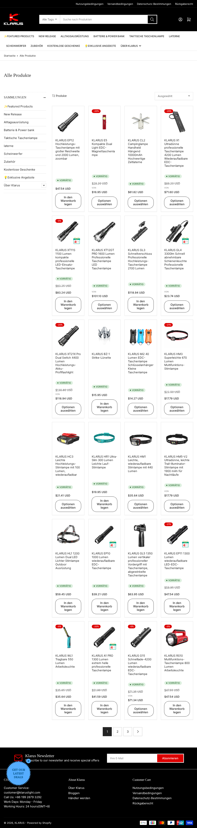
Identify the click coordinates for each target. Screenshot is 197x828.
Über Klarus (129, 45)
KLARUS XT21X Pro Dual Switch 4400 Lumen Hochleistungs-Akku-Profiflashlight (68, 363)
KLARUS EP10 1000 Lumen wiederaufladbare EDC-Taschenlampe (103, 561)
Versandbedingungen (120, 3)
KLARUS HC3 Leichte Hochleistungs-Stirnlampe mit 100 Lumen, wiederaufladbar (67, 465)
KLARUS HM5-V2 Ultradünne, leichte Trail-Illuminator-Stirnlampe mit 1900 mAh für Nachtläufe (176, 465)
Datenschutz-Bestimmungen (154, 3)
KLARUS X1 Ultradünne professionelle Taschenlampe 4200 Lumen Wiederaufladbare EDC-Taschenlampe (176, 153)
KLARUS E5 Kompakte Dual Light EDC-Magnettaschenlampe (103, 148)
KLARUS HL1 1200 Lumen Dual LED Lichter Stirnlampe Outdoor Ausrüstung (67, 561)
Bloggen (74, 793)
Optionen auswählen (104, 202)
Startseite (10, 55)
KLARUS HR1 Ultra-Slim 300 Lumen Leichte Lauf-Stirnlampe (104, 462)
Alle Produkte (28, 55)
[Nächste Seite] (138, 732)
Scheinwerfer (16, 45)
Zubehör (37, 45)
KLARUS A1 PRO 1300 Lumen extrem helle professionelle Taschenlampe (102, 663)
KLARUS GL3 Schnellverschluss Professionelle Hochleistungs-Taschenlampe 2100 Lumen (140, 259)
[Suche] (152, 19)
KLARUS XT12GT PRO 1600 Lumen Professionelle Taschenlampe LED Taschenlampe (103, 259)
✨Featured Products (19, 36)
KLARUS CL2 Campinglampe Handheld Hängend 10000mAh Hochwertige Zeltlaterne (138, 151)
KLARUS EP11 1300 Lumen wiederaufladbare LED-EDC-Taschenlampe (177, 561)
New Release (47, 36)
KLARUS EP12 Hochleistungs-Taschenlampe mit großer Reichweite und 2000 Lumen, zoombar (67, 149)
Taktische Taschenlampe (146, 36)
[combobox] (108, 19)
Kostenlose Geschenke (63, 45)
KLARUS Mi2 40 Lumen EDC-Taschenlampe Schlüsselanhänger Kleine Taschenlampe (140, 363)
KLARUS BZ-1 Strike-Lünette (101, 355)
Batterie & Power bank (109, 36)
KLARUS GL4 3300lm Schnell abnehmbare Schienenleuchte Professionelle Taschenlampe (175, 259)
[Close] (28, 761)
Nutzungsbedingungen (90, 3)
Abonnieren (170, 758)
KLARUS (19, 822)
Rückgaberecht (184, 3)
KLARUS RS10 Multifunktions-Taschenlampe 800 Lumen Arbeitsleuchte (177, 663)
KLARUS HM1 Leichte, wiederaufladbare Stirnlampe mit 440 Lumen (140, 464)
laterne (174, 36)
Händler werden (79, 798)
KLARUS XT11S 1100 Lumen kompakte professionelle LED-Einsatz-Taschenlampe (65, 259)
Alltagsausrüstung (75, 36)
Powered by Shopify (39, 822)
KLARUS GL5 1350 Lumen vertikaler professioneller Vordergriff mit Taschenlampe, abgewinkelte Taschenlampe (140, 564)
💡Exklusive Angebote (100, 45)
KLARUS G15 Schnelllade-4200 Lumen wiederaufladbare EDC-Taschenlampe (139, 665)
